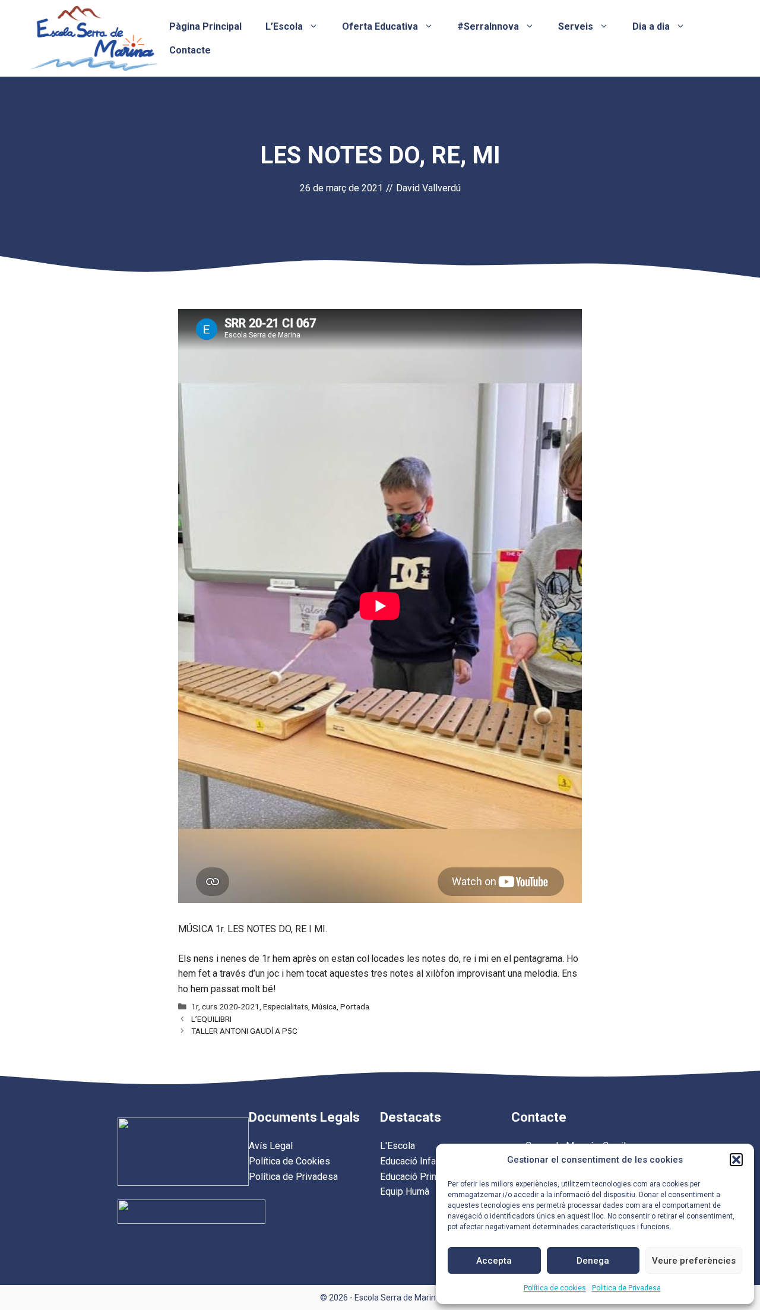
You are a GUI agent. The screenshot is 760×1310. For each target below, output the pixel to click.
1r (194, 1006)
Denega (593, 1260)
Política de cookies (555, 1288)
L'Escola (397, 1145)
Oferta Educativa (380, 26)
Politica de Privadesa (626, 1288)
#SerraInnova (488, 26)
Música (324, 1006)
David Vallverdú (428, 188)
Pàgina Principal (205, 26)
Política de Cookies (289, 1161)
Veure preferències (694, 1260)
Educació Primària (417, 1176)
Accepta (494, 1260)
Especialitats (285, 1006)
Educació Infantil (414, 1161)
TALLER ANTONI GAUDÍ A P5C (244, 1031)
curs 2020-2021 (230, 1006)
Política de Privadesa (293, 1176)
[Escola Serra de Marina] (93, 37)
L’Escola (284, 26)
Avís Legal (271, 1145)
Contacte (190, 50)
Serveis (575, 26)
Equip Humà (404, 1191)
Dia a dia (651, 26)
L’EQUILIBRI (211, 1019)
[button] (736, 1160)
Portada (354, 1006)
